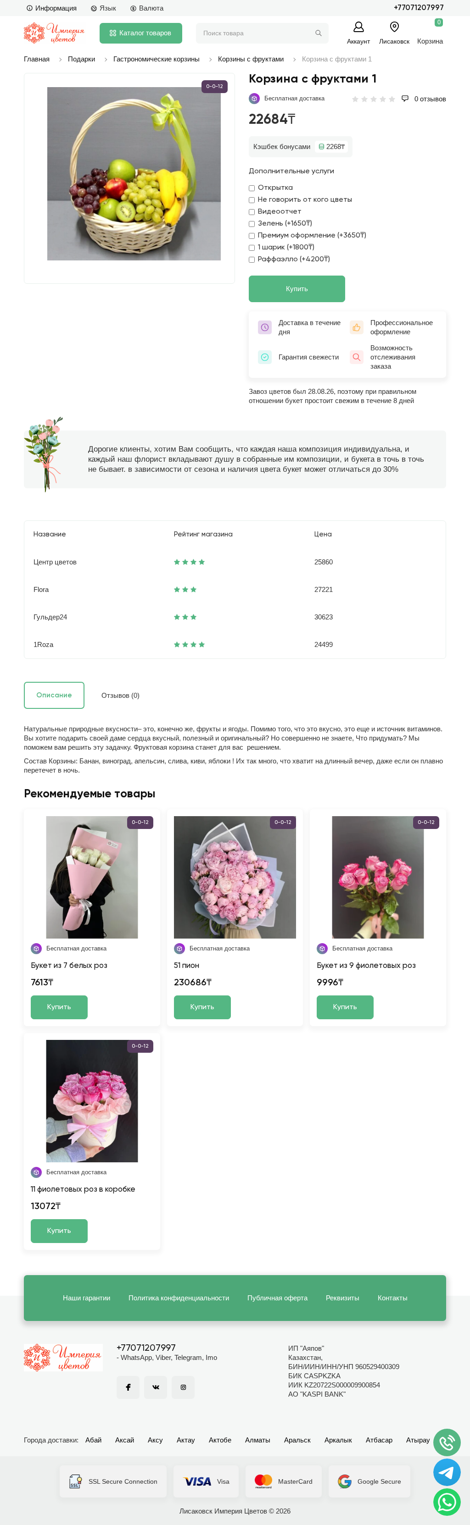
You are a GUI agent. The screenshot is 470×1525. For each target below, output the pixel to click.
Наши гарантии (86, 1298)
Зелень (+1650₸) (285, 223)
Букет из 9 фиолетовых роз (366, 966)
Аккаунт (358, 41)
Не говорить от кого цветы (305, 200)
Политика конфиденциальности (179, 1298)
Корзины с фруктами (251, 59)
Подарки (81, 59)
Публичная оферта (277, 1298)
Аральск (297, 1440)
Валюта (151, 8)
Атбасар (379, 1440)
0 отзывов (429, 99)
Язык (108, 8)
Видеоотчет (280, 211)
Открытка (275, 188)
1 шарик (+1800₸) (286, 247)
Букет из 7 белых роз (69, 966)
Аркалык (338, 1440)
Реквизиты (342, 1298)
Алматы (257, 1440)
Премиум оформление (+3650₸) (312, 235)
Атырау (418, 1440)
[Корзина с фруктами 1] (134, 173)
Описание (54, 695)
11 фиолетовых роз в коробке (83, 1189)
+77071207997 (419, 8)
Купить (297, 289)
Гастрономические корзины (156, 59)
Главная (37, 59)
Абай (93, 1440)
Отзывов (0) (120, 695)
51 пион (186, 966)
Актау (186, 1440)
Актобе (220, 1440)
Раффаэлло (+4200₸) (294, 259)
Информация (56, 8)
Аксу (155, 1440)
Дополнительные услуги (291, 171)
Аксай (124, 1440)
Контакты (393, 1298)
